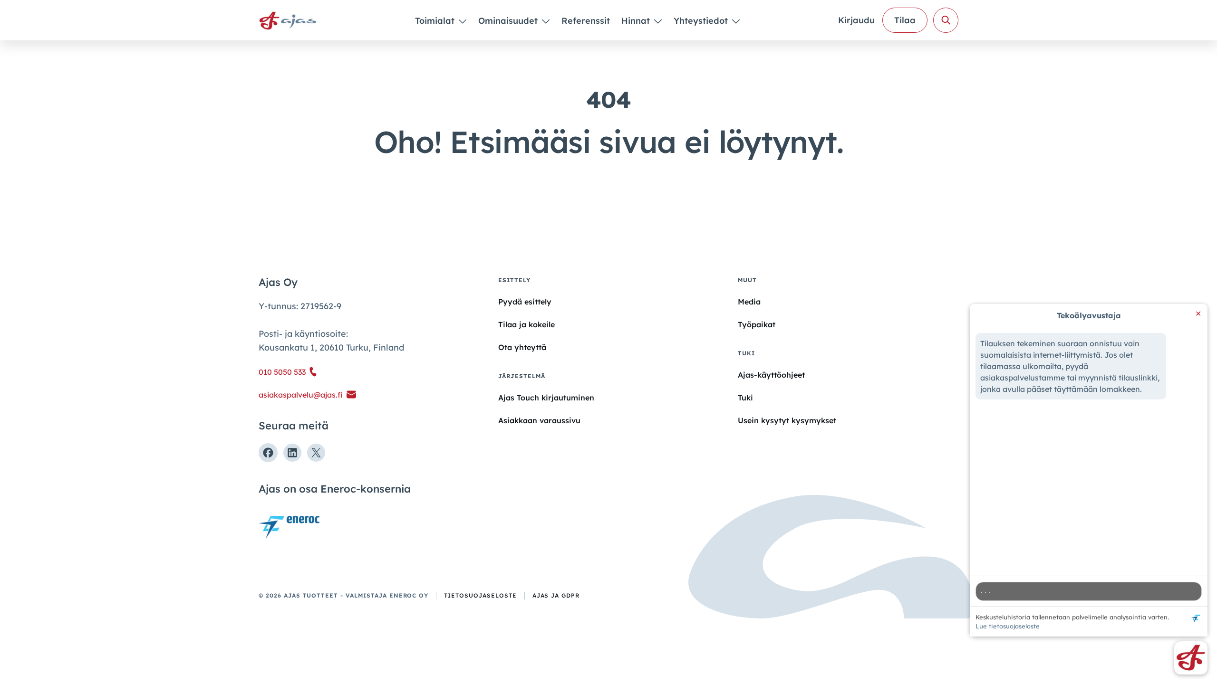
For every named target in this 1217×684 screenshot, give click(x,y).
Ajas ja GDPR (556, 595)
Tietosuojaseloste (480, 595)
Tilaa (905, 20)
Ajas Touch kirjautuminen (546, 397)
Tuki (745, 397)
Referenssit (585, 20)
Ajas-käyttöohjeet (771, 375)
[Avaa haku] (945, 20)
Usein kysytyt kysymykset (787, 420)
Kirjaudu (856, 20)
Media (749, 301)
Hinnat (636, 20)
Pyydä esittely (524, 301)
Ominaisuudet (509, 20)
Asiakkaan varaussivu (539, 420)
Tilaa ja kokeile (526, 324)
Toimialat (436, 20)
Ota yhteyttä (522, 347)
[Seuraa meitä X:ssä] (316, 453)
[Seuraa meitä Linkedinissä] (292, 453)
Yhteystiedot (702, 20)
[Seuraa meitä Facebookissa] (268, 452)
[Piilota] (462, 21)
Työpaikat (756, 324)
